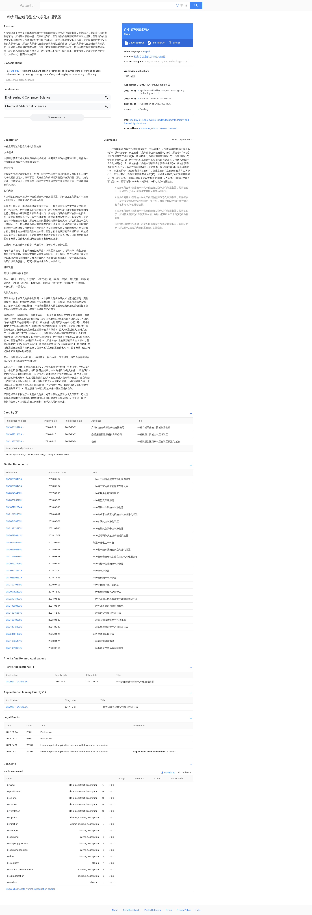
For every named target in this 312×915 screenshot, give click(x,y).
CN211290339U (14, 556)
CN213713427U (14, 528)
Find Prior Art (158, 42)
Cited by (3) (135, 120)
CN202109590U (14, 542)
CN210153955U (14, 514)
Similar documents (166, 120)
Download (169, 772)
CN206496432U (14, 493)
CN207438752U (14, 521)
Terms (169, 910)
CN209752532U (14, 591)
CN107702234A (14, 507)
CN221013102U (14, 598)
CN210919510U (14, 584)
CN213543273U (14, 627)
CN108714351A (14, 570)
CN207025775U (14, 500)
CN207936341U (14, 535)
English (146, 51)
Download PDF (136, 42)
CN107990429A (14, 479)
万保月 (153, 56)
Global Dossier (159, 128)
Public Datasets (152, 910)
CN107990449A (14, 486)
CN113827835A (14, 441)
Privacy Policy (184, 910)
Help (198, 910)
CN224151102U (14, 634)
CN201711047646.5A (17, 681)
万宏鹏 (145, 56)
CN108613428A (14, 427)
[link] (57, 72)
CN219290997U (14, 648)
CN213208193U (14, 605)
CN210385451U (14, 641)
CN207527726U (14, 563)
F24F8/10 (14, 70)
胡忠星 (161, 56)
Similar (176, 42)
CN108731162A (14, 434)
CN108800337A (14, 577)
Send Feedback (131, 910)
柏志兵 (137, 56)
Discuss (172, 128)
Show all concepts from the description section (30, 889)
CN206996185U (14, 549)
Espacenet (144, 128)
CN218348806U (14, 619)
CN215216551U (14, 612)
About (115, 910)
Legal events (149, 120)
